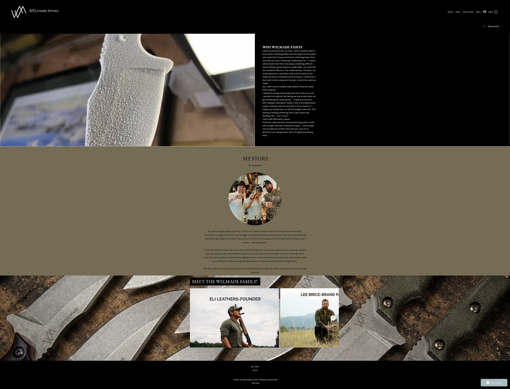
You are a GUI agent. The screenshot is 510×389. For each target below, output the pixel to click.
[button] (496, 12)
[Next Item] (333, 318)
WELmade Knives (44, 11)
